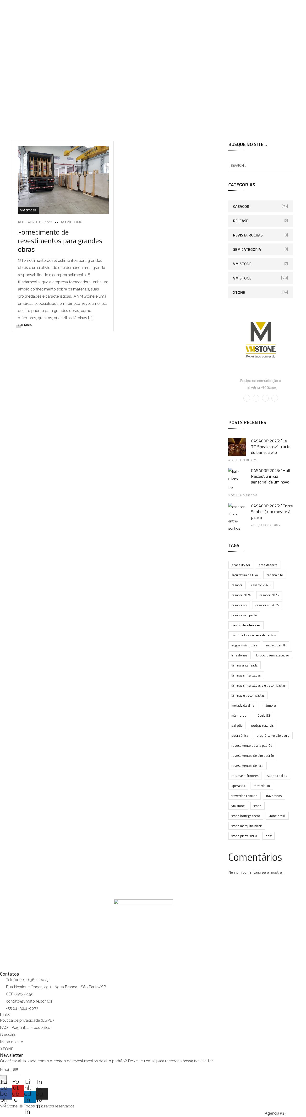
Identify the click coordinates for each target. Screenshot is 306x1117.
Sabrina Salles (277, 775)
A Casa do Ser (240, 564)
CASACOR (236, 584)
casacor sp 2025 (267, 604)
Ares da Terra (268, 564)
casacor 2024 (241, 594)
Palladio (237, 725)
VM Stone (28, 210)
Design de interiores (246, 625)
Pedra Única (239, 735)
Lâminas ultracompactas (248, 695)
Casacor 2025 (269, 594)
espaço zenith (276, 645)
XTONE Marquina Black (246, 825)
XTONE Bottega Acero (245, 815)
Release (240, 221)
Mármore (269, 705)
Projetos (76, 51)
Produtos (46, 51)
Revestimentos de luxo (247, 765)
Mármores (238, 715)
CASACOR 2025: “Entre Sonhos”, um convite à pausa (272, 512)
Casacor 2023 (260, 584)
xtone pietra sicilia (244, 835)
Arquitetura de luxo (244, 574)
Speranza (238, 785)
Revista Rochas (248, 235)
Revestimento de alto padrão (251, 745)
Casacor (241, 206)
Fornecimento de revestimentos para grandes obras (60, 240)
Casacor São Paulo (244, 615)
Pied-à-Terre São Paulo (273, 735)
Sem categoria (247, 249)
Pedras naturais (262, 725)
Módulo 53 (262, 715)
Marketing (71, 222)
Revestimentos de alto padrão (252, 755)
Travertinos (274, 795)
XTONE (239, 292)
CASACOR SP (239, 604)
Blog (101, 51)
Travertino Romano (244, 795)
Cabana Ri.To (275, 574)
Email (5, 1069)
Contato (121, 51)
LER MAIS (25, 324)
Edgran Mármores (244, 645)
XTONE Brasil (277, 815)
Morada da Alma (242, 705)
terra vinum (262, 785)
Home (4, 51)
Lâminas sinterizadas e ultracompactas (258, 685)
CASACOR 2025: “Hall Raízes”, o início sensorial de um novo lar (259, 479)
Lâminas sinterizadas (246, 675)
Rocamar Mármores (245, 775)
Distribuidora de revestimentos (253, 635)
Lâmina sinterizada (244, 665)
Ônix (269, 835)
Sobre (23, 51)
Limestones (239, 655)
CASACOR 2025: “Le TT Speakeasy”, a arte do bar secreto (270, 447)
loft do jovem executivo (272, 655)
